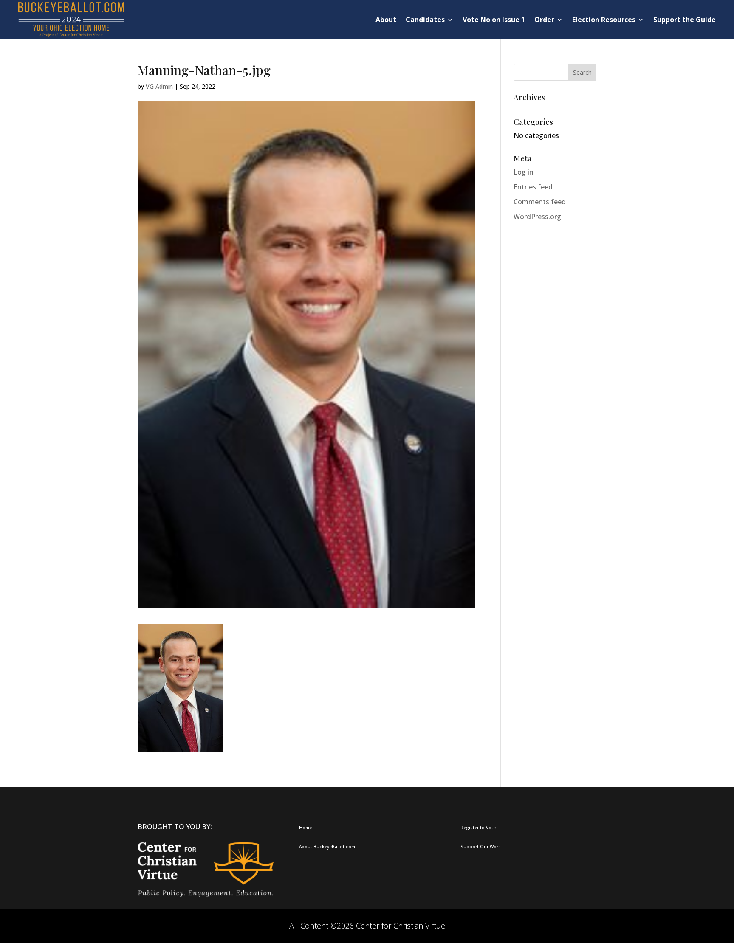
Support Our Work (480, 847)
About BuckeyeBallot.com (327, 847)
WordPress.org (537, 216)
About (385, 19)
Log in (524, 172)
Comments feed (540, 201)
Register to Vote (478, 827)
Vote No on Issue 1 (494, 19)
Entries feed (533, 186)
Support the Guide (684, 19)
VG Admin (159, 86)
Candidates (425, 19)
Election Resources (603, 19)
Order (544, 19)
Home (305, 827)
